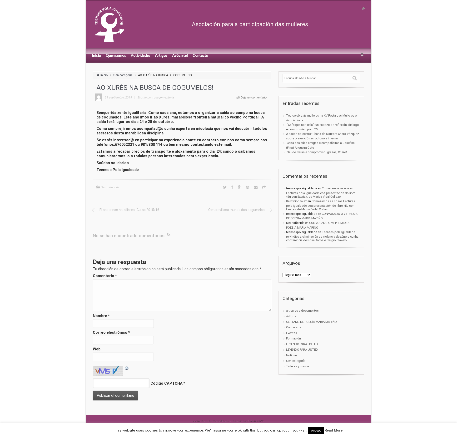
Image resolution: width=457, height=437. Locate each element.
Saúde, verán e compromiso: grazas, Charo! (316, 152)
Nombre (101, 316)
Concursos (293, 327)
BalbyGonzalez (296, 201)
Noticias (292, 355)
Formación (293, 338)
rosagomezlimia (163, 97)
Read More (334, 430)
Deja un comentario (254, 97)
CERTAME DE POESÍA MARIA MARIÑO (311, 322)
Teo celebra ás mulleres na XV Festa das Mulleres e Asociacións (321, 118)
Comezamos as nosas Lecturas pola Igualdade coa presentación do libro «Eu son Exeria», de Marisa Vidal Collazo (321, 192)
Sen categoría (123, 75)
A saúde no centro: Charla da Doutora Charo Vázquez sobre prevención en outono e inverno (322, 136)
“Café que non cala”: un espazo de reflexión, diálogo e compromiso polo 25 (322, 127)
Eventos (291, 333)
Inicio (104, 75)
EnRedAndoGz (256, 421)
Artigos (291, 316)
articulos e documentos (302, 310)
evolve (197, 421)
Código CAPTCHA (166, 383)
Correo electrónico (111, 332)
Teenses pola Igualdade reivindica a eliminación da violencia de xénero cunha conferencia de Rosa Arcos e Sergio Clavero (322, 236)
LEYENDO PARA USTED (302, 344)
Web (96, 349)
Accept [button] (316, 430)
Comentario (105, 276)
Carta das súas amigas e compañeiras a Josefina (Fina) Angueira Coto (320, 145)
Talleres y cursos (297, 366)
